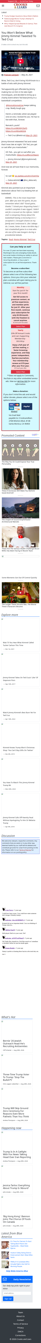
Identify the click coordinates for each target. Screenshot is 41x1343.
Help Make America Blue (17, 1271)
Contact (20, 1320)
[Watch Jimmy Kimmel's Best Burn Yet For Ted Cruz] (20, 699)
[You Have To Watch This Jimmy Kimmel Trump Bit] (20, 769)
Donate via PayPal (26, 406)
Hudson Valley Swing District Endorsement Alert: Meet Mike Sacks (21, 1255)
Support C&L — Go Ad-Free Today (20, 1)
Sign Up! (8, 1299)
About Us (20, 1316)
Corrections (20, 1335)
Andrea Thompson (9, 1120)
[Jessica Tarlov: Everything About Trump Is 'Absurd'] (17, 1174)
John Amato (7, 1192)
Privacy (20, 1327)
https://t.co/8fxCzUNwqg (28, 155)
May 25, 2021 (31, 135)
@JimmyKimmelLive (15, 105)
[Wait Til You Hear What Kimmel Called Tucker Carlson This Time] (20, 629)
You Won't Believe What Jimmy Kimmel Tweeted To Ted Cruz (18, 36)
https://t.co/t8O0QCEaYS (16, 128)
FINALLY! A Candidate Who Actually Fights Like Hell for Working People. (20, 1264)
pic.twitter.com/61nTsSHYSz (27, 176)
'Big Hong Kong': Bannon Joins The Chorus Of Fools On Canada (17, 1219)
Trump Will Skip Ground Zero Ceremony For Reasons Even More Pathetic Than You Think (16, 1112)
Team (20, 1312)
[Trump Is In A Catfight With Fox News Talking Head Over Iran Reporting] (17, 1140)
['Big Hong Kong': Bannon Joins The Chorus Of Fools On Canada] (17, 1205)
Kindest (14, 411)
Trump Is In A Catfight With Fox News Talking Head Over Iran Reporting (17, 1154)
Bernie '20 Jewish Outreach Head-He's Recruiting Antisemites (15, 1043)
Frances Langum (11, 75)
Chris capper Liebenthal (10, 1084)
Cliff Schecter (7, 1050)
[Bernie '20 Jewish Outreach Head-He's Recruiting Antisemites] (17, 1029)
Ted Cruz (31, 239)
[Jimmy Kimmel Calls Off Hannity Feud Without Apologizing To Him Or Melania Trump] (20, 804)
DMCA (20, 1331)
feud (11, 239)
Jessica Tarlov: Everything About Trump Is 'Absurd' (16, 1187)
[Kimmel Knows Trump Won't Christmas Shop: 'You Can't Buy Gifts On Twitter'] (20, 734)
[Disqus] (20, 931)
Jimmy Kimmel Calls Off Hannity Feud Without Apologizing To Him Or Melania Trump (19, 820)
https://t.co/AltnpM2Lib (16, 131)
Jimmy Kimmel (20, 239)
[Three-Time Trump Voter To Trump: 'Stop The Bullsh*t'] (17, 1063)
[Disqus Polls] (20, 880)
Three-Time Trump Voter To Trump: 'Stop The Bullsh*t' (16, 1077)
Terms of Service (25, 850)
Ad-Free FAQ (22, 381)
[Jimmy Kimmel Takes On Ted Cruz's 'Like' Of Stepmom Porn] (20, 664)
